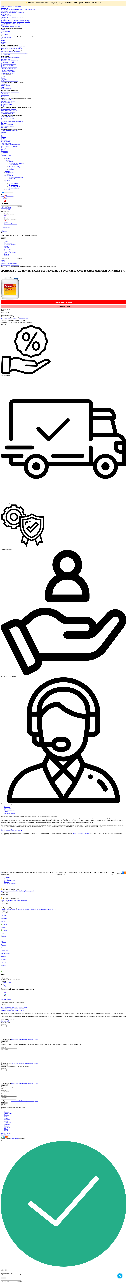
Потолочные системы (10, 244)
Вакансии (12, 178)
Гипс (2, 135)
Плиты (3, 40)
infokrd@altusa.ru (6, 986)
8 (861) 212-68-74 (6, 1133)
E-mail (6, 222)
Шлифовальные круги (7, 126)
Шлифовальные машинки (8, 112)
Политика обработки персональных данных (14, 1007)
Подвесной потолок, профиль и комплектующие (15, 20)
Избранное (5, 228)
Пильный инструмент (7, 65)
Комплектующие (6, 37)
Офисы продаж (13, 183)
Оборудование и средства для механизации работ (15, 22)
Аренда (6, 254)
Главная (6, 1112)
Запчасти (7, 255)
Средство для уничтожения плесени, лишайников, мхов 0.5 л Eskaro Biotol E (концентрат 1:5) (28, 909)
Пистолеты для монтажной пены (10, 57)
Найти (19, 206)
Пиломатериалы (5, 141)
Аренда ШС (12, 161)
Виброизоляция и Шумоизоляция (10, 51)
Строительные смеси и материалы (11, 26)
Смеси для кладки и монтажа (9, 146)
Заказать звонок (5, 209)
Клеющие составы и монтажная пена (12, 17)
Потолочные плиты (6, 104)
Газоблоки (4, 132)
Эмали (3, 96)
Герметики (4, 84)
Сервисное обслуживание (16, 163)
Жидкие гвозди (5, 85)
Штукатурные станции (7, 113)
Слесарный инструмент (8, 71)
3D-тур (7, 189)
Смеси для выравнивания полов (10, 144)
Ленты (3, 29)
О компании (9, 175)
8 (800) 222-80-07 (6, 155)
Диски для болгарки (7, 116)
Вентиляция (4, 8)
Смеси (6, 241)
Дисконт (7, 158)
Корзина (6, 1130)
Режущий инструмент (7, 70)
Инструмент (7, 249)
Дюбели (3, 78)
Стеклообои (4, 34)
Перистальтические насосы (9, 110)
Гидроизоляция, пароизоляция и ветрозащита (14, 53)
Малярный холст (6, 31)
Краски (6, 246)
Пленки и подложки (7, 124)
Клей (2, 87)
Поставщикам (14, 1138)
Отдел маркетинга (14, 186)
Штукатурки (4, 152)
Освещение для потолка (8, 101)
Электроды (4, 127)
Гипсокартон (8, 243)
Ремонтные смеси (6, 143)
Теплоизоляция (5, 54)
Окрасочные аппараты (10, 252)
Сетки (2, 32)
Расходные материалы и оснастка (10, 23)
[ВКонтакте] (123, 873)
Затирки (3, 138)
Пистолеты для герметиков (9, 67)
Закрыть (3, 1278)
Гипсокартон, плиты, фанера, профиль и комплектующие (18, 9)
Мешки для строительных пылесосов (12, 121)
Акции (7, 171)
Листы (3, 39)
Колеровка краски (14, 166)
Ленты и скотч (5, 120)
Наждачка (3, 123)
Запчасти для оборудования (9, 11)
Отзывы (7, 180)
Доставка (11, 169)
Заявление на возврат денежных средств (13, 1008)
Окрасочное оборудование (8, 109)
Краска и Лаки (5, 93)
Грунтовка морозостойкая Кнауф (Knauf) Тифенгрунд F (17, 891)
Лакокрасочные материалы (9, 19)
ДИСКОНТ (4, 25)
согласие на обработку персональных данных (24, 1039)
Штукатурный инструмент (9, 73)
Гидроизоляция (5, 134)
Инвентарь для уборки (7, 118)
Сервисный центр (14, 188)
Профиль (3, 42)
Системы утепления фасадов (9, 130)
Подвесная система (6, 102)
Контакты (8, 182)
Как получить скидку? (63, 302)
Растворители (5, 95)
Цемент (3, 149)
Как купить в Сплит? (63, 306)
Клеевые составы (6, 140)
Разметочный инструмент (8, 68)
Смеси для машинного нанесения (10, 148)
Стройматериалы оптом (16, 177)
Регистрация (9, 196)
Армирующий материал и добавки (11, 6)
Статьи (7, 174)
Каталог (3, 238)
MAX (5, 217)
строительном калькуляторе (81, 833)
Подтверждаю (20, 1101)
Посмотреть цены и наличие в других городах (14, 318)
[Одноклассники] (125, 873)
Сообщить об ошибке (10, 224)
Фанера (3, 43)
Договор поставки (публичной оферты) (12, 1010)
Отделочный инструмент (8, 64)
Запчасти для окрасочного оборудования (13, 46)
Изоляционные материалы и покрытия (12, 12)
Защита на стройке (6, 59)
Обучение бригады (14, 164)
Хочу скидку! (5, 1021)
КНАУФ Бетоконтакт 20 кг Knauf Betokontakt (14, 900)
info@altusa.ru (5, 1135)
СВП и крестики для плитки (9, 81)
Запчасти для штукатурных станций (11, 48)
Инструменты (5, 14)
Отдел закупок (13, 185)
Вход (2, 196)
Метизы (3, 76)
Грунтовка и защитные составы (10, 92)
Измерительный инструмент (9, 60)
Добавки (3, 137)
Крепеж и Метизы (6, 15)
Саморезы (4, 79)
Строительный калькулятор (11, 830)
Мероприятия (9, 172)
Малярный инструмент (7, 62)
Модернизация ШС (14, 168)
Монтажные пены (6, 88)
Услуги (7, 160)
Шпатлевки (4, 151)
